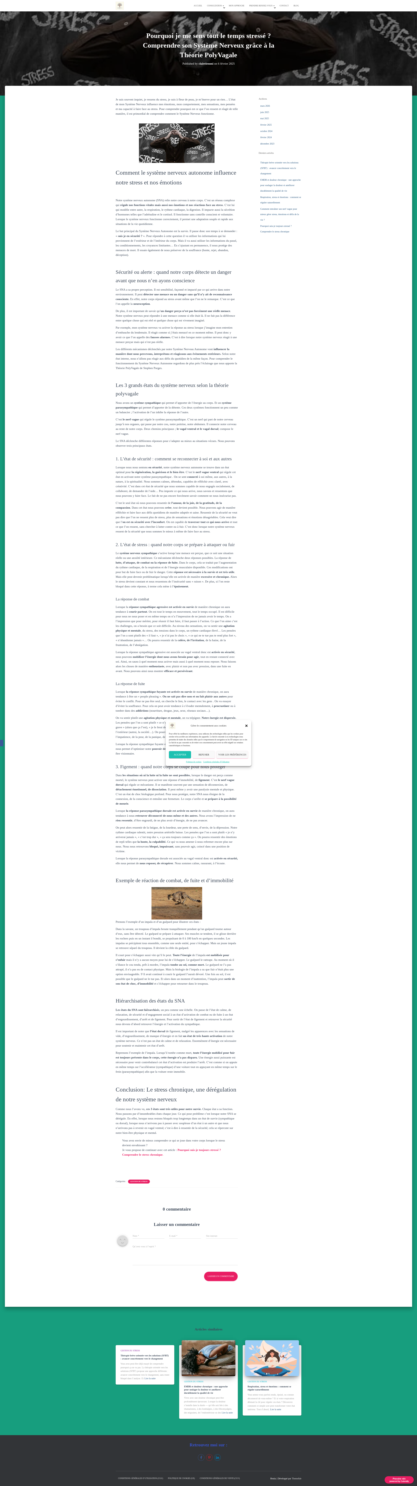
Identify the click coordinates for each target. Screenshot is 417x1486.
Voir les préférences (232, 754)
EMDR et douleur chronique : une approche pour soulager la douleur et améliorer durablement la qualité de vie (280, 185)
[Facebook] (1, 743)
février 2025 (266, 125)
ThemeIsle (296, 1478)
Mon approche (236, 6)
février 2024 (266, 137)
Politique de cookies (193, 762)
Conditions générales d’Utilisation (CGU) (140, 1478)
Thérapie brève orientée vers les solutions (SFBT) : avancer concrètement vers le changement (279, 168)
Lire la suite (150, 1378)
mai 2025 (264, 118)
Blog (296, 6)
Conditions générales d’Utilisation (216, 762)
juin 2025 (264, 112)
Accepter (180, 754)
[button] (246, 725)
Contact (284, 6)
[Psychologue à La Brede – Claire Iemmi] (119, 6)
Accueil (198, 6)
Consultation (214, 6)
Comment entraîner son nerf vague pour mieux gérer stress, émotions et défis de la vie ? (279, 214)
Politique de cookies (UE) (181, 1478)
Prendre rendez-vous (261, 6)
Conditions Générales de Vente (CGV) (220, 1478)
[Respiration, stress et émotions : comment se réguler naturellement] (272, 1358)
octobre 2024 (266, 131)
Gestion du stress (139, 1181)
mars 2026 (265, 106)
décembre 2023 (267, 144)
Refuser (204, 754)
